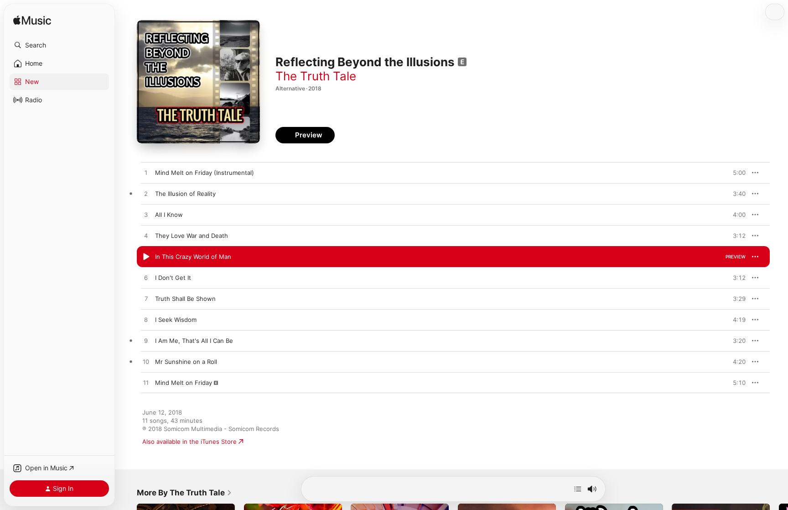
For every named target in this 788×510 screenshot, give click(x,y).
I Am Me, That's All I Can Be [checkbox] (194, 340)
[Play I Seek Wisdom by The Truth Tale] (146, 320)
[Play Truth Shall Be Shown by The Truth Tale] (146, 299)
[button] (59, 45)
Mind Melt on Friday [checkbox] (183, 382)
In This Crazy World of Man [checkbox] (193, 256)
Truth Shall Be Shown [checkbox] (185, 298)
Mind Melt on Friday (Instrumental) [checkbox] (204, 172)
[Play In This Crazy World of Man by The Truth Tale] (146, 257)
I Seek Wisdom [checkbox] (176, 319)
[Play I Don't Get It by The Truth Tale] (146, 278)
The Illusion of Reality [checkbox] (185, 193)
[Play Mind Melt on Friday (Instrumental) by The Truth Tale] (146, 173)
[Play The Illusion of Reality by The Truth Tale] (146, 194)
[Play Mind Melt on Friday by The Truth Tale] (146, 383)
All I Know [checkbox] (169, 214)
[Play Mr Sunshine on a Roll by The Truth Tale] (146, 362)
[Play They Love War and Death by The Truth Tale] (146, 236)
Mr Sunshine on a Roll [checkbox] (186, 361)
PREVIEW (736, 172)
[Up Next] (577, 489)
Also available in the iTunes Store (189, 441)
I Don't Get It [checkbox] (173, 277)
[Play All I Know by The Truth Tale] (146, 215)
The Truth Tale (315, 76)
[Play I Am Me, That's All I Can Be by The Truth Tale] (146, 341)
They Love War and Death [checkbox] (191, 235)
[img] (32, 21)
